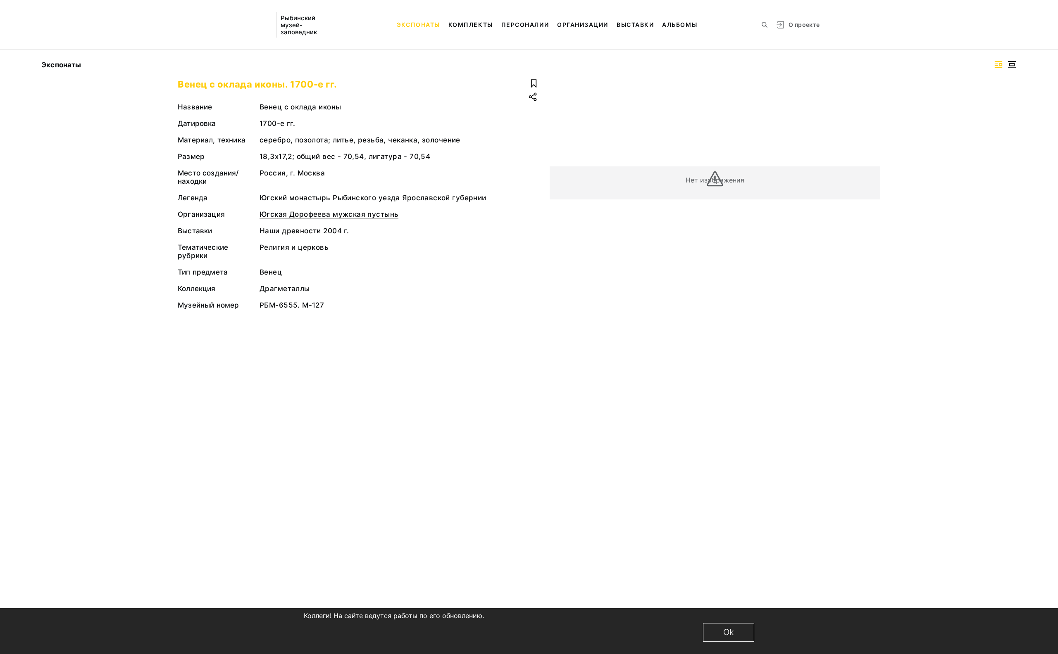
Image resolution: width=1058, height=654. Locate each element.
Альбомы (679, 24)
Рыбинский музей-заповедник (299, 25)
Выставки (635, 24)
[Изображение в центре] (1011, 64)
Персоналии (525, 24)
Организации (582, 24)
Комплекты (470, 24)
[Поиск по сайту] (764, 24)
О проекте (804, 24)
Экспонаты (418, 24)
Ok (728, 632)
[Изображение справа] (998, 64)
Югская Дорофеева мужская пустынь (329, 214)
